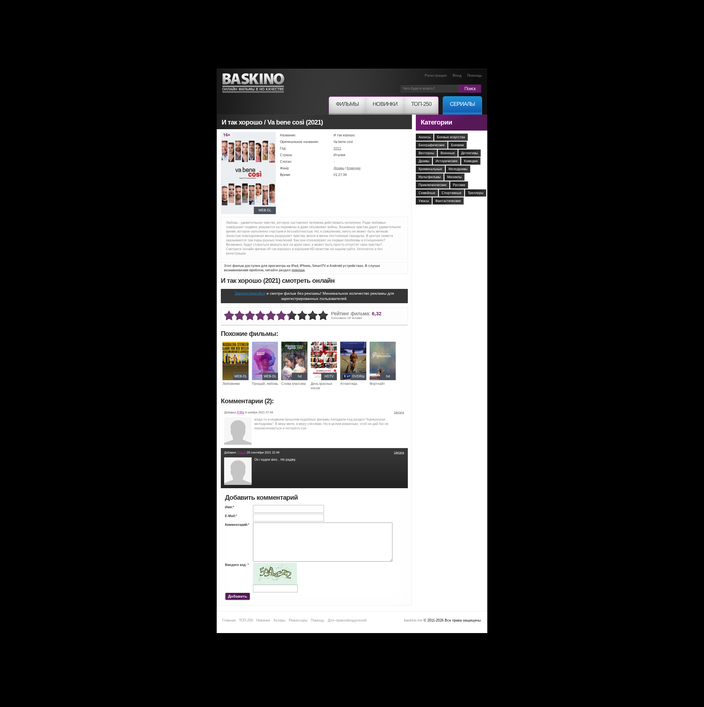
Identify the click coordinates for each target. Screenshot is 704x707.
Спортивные (451, 193)
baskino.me (413, 620)
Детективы (469, 153)
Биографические (432, 145)
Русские (459, 185)
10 (323, 315)
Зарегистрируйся (250, 293)
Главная (229, 620)
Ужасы (424, 201)
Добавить (237, 596)
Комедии (354, 168)
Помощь (474, 75)
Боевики (457, 145)
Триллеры (475, 193)
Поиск (469, 88)
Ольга (241, 452)
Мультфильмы (430, 177)
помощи (298, 270)
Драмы (339, 168)
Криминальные (430, 169)
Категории (436, 122)
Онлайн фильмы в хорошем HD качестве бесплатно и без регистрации (253, 83)
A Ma (240, 412)
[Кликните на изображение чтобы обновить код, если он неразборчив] (275, 565)
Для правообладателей (347, 620)
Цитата (399, 412)
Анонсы (425, 137)
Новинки (263, 620)
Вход (457, 75)
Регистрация (436, 75)
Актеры (279, 620)
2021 (337, 148)
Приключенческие (433, 185)
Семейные (427, 193)
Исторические (447, 161)
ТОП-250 (246, 620)
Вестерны (426, 153)
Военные (448, 153)
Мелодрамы (458, 169)
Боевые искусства (451, 137)
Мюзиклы (454, 177)
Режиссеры (298, 620)
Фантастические (448, 201)
